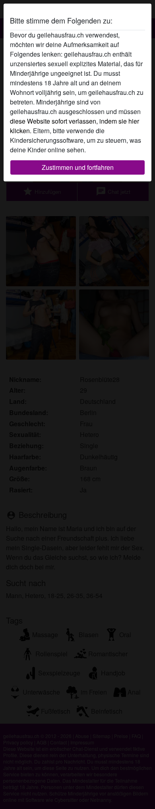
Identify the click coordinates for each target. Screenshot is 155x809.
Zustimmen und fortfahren (78, 167)
